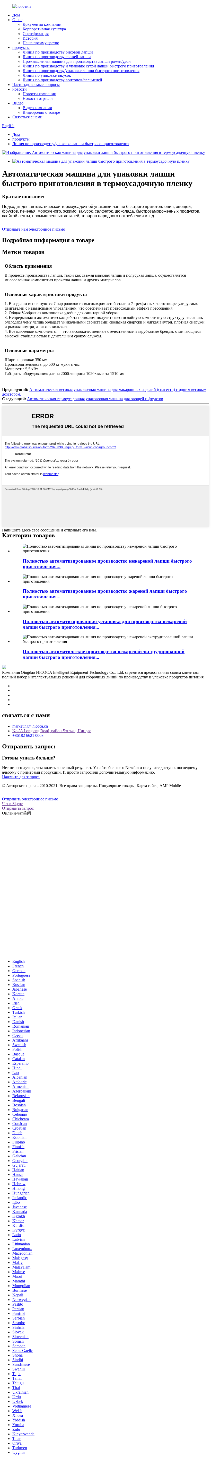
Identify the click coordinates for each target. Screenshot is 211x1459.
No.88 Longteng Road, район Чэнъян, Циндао (51, 731)
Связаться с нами (27, 117)
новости (19, 89)
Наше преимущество (41, 43)
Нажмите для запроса (21, 777)
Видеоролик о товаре (41, 112)
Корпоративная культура (44, 29)
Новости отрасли (38, 98)
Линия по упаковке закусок (47, 75)
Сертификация (36, 33)
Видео (17, 103)
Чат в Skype (12, 803)
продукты (21, 47)
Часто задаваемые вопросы (36, 84)
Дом (16, 15)
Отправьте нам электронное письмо (33, 229)
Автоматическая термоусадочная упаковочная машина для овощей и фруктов (95, 399)
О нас (17, 20)
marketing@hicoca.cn (30, 726)
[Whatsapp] (189, 1103)
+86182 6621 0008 (27, 735)
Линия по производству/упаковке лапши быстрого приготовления (81, 70)
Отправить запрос (18, 808)
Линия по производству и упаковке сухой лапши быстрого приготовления (88, 66)
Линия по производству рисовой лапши (58, 52)
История (30, 38)
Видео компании (37, 108)
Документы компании (42, 24)
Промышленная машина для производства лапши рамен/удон (77, 61)
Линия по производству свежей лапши (57, 57)
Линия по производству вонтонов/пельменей (62, 80)
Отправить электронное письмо (30, 799)
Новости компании (39, 94)
